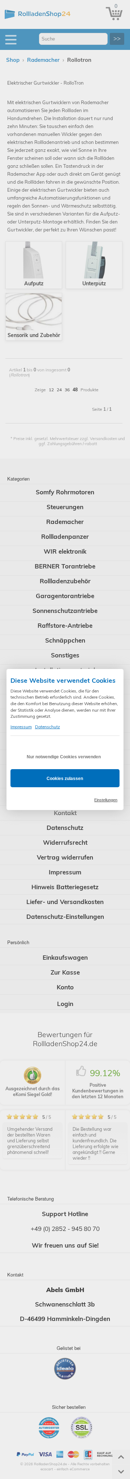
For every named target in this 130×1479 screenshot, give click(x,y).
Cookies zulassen (65, 778)
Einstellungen (105, 800)
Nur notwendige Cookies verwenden (64, 756)
